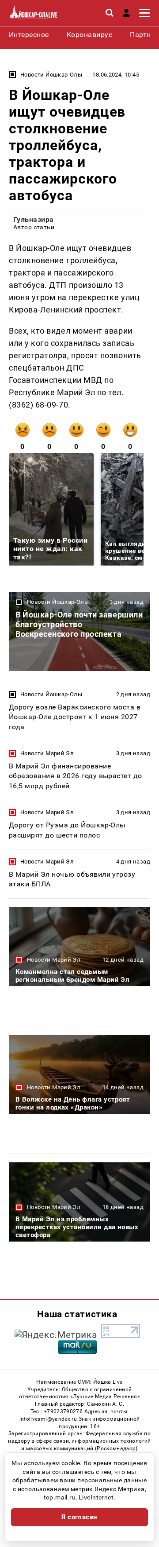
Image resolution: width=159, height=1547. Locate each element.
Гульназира (33, 219)
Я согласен (79, 1517)
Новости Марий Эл (47, 753)
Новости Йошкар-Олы (51, 74)
